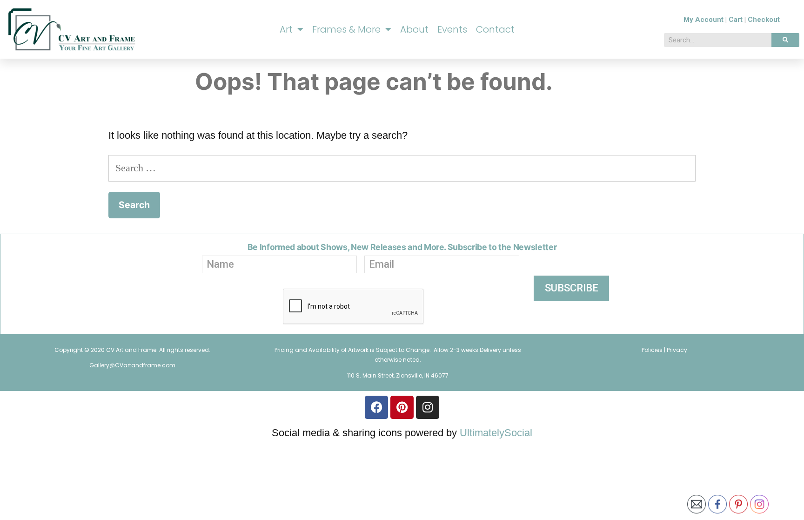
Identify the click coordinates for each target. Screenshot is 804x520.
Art (286, 29)
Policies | (654, 350)
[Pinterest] (402, 407)
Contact (495, 29)
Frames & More (346, 29)
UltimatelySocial (496, 433)
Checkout (764, 19)
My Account (703, 19)
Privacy (677, 350)
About (414, 29)
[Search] (785, 40)
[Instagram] (427, 407)
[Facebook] (376, 407)
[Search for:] (402, 168)
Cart (736, 19)
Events (452, 29)
